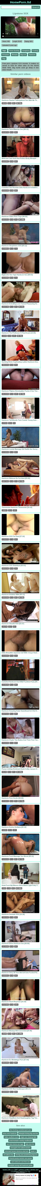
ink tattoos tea (8, 1155)
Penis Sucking (14, 50)
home (5, 1170)
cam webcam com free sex (20, 1162)
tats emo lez (30, 1144)
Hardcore (32, 54)
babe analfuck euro (11, 1137)
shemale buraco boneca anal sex (16, 1151)
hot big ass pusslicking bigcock (27, 1155)
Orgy (4, 58)
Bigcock (23, 54)
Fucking (35, 50)
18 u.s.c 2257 (13, 1170)
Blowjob (15, 54)
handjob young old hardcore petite (20, 1165)
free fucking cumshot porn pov (20, 1130)
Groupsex (5, 54)
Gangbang (26, 50)
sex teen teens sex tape (15, 1144)
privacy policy (24, 1170)
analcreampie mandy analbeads (20, 1140)
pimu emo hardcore (10, 1133)
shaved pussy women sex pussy (20, 1158)
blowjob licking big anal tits (28, 1133)
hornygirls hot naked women (20, 1148)
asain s (33, 1151)
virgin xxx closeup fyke (28, 1137)
